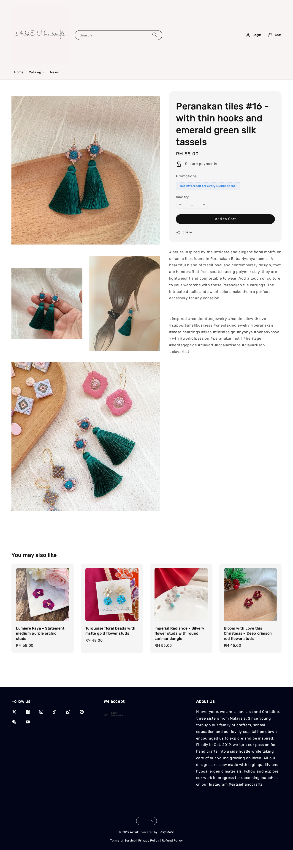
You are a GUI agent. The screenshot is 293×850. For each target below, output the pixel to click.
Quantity (182, 197)
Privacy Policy (148, 840)
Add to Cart (225, 219)
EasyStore (166, 832)
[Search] (154, 34)
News (54, 72)
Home (18, 72)
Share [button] (187, 232)
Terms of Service (123, 840)
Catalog (35, 72)
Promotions (186, 176)
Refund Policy (172, 840)
